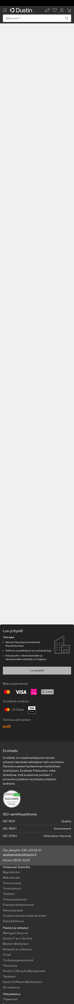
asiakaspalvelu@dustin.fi (19, 854)
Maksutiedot (11, 877)
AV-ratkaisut (11, 987)
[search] (66, 18)
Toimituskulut (12, 888)
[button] (47, 10)
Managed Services (15, 933)
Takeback (9, 976)
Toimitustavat (12, 883)
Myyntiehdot (11, 872)
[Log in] (62, 10)
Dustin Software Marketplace (22, 982)
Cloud (7, 954)
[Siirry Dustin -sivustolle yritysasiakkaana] (21, 10)
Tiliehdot (9, 894)
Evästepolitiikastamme (18, 905)
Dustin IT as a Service (17, 938)
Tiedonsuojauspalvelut (18, 960)
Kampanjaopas (13, 910)
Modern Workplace (16, 944)
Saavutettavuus (13, 921)
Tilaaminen (10, 999)
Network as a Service (17, 949)
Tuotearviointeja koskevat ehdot (24, 915)
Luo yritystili (37, 670)
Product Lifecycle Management (24, 971)
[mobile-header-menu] (5, 10)
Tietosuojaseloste (15, 899)
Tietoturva (10, 965)
